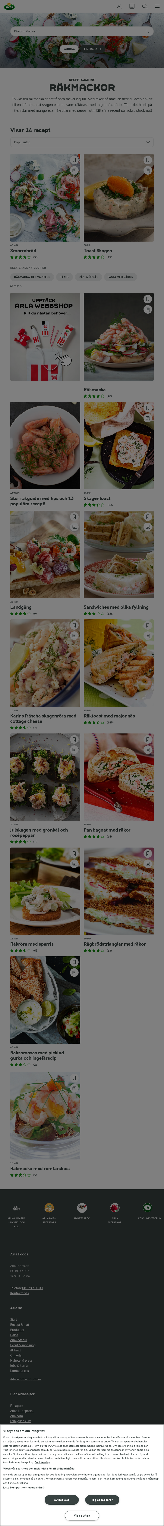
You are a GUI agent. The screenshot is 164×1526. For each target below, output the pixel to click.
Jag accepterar (102, 1500)
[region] (82, 1475)
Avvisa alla (62, 1500)
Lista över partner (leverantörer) (23, 1487)
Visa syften (82, 1515)
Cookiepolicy (42, 1462)
